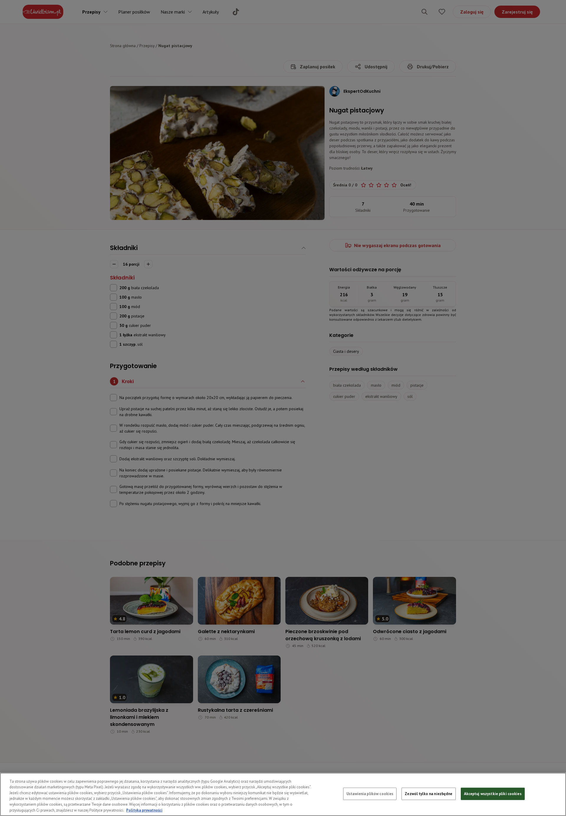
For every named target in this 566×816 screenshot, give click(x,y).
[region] (283, 794)
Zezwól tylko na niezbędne (428, 793)
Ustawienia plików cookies (369, 793)
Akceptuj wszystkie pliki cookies (492, 793)
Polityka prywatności (144, 809)
